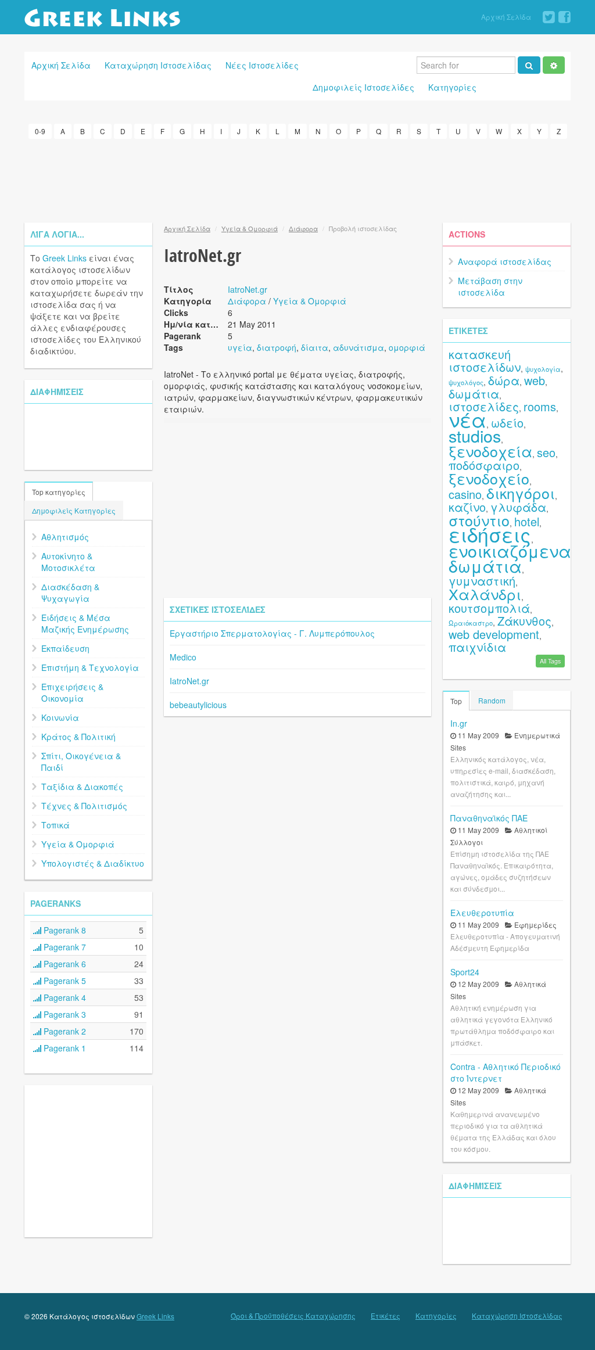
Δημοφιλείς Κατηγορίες (74, 510)
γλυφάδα (518, 506)
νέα (467, 419)
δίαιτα (314, 347)
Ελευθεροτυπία (482, 912)
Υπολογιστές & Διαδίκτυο (92, 863)
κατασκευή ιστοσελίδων (485, 360)
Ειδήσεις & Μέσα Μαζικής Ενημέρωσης (85, 623)
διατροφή (276, 347)
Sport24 (464, 972)
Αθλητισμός (65, 537)
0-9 (40, 131)
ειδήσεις (490, 534)
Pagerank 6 (63, 964)
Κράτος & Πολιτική (78, 736)
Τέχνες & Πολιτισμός (84, 806)
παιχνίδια (477, 646)
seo (546, 452)
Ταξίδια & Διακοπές (82, 786)
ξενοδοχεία (490, 450)
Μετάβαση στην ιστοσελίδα (490, 286)
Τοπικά (55, 825)
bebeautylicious (198, 704)
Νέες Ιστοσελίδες (262, 65)
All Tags (550, 660)
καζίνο (467, 506)
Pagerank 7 (63, 947)
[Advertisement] (297, 179)
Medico (183, 657)
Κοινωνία (60, 717)
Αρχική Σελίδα (506, 16)
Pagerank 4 (63, 997)
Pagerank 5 (63, 980)
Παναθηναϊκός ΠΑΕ (489, 818)
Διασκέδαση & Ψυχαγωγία (70, 592)
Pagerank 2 (63, 1031)
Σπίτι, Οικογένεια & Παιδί (81, 761)
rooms (540, 406)
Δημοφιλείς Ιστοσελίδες (363, 87)
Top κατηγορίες (58, 492)
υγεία (240, 347)
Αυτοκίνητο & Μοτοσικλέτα (68, 561)
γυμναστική (482, 580)
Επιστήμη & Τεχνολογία (90, 667)
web (534, 380)
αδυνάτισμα (358, 347)
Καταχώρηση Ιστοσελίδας (158, 65)
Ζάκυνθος (524, 620)
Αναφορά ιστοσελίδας (504, 261)
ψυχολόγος (466, 382)
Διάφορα (303, 228)
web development (494, 634)
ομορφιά (407, 347)
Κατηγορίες (452, 87)
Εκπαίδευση (65, 648)
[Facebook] (564, 17)
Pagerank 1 (63, 1048)
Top (456, 701)
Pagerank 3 (63, 1014)
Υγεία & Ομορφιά (77, 844)
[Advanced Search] (554, 65)
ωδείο (507, 422)
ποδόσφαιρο (484, 465)
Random (492, 700)
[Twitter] (549, 17)
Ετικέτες (385, 1316)
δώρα (503, 380)
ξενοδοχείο (489, 478)
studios (475, 435)
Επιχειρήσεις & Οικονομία (72, 692)
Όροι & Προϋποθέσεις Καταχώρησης (293, 1316)
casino (465, 494)
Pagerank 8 (63, 930)
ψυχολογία (543, 369)
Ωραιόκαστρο (471, 622)
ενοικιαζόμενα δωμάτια (510, 557)
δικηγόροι (520, 492)
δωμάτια (474, 393)
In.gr (458, 723)
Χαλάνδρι (485, 593)
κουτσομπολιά (489, 607)
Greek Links (64, 258)
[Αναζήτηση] (529, 65)
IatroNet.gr (247, 289)
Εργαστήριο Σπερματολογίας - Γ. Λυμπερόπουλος (272, 633)
